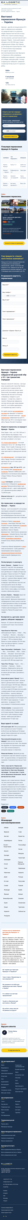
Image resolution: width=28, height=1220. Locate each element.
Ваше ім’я (5, 285)
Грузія (5, 903)
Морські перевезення (6, 1141)
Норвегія (20, 872)
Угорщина (7, 915)
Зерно (16, 1072)
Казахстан (21, 836)
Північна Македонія (21, 863)
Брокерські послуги (7, 1146)
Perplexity (10, 811)
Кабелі (17, 1083)
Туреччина (21, 907)
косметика (23, 525)
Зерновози (18, 1107)
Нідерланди (21, 868)
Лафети (17, 1104)
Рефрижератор (5, 467)
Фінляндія (7, 890)
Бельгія (6, 851)
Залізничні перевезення (7, 1138)
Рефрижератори (5, 1107)
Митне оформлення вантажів (9, 1155)
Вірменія (6, 832)
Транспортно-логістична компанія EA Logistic (11, 8)
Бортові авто (4, 1104)
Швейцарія (7, 859)
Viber (4, 1195)
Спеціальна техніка (6, 1090)
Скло (16, 1080)
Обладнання (4, 1070)
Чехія (5, 868)
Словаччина (21, 903)
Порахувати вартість (10, 136)
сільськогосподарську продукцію (11, 553)
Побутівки (17, 1077)
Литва (20, 840)
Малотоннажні (5, 1109)
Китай (6, 864)
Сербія (20, 890)
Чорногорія (21, 858)
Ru (6, 1216)
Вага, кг (4, 338)
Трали (3, 482)
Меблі (2, 1065)
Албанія (6, 827)
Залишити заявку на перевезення (14, 243)
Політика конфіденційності (7, 1207)
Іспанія (6, 885)
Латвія (20, 849)
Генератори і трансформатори (19, 1065)
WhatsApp (5, 1198)
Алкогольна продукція (7, 1073)
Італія (20, 832)
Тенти (2, 1101)
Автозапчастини (19, 1075)
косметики (4, 471)
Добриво (3, 1087)
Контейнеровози (5, 1115)
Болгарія (6, 855)
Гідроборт (17, 1112)
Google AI (12, 807)
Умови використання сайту (7, 1210)
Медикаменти (5, 1068)
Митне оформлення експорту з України (11, 1152)
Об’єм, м (5, 346)
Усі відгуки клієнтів (14, 1050)
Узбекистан (21, 911)
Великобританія (7, 898)
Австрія (6, 836)
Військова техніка (5, 1092)
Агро (2, 1079)
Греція (6, 907)
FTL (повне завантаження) (9, 442)
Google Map (5, 1186)
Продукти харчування (21, 1088)
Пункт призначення (8, 319)
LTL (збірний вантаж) (7, 457)
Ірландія (20, 827)
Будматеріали (6, 201)
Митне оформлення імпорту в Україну (11, 1149)
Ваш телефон (6, 292)
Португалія (21, 881)
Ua (3, 1216)
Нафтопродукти (19, 1086)
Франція (6, 894)
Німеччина (7, 872)
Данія (5, 877)
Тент (9, 221)
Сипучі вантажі (19, 1091)
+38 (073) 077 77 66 (7, 1179)
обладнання (4, 534)
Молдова (21, 853)
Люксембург (22, 845)
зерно (24, 546)
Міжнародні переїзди (6, 1126)
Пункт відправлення (8, 311)
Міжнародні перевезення (6, 10)
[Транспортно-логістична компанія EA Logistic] (11, 3)
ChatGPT (4, 807)
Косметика (4, 1076)
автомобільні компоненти (13, 538)
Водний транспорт (20, 1069)
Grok (3, 811)
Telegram (5, 1200)
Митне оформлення (7, 224)
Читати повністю (7, 233)
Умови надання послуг (6, 1212)
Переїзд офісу (4, 1124)
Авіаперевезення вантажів (8, 1135)
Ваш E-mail (5, 300)
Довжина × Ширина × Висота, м (11, 330)
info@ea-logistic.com (7, 1181)
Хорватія (6, 911)
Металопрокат (5, 1084)
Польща (20, 877)
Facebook (5, 1190)
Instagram (5, 1193)
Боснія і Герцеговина (7, 845)
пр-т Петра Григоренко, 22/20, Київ (10, 1184)
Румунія (20, 885)
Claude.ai (21, 807)
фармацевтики (17, 469)
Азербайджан (8, 840)
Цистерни (17, 1109)
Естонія (6, 881)
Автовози (17, 1101)
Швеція (20, 894)
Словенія (20, 898)
